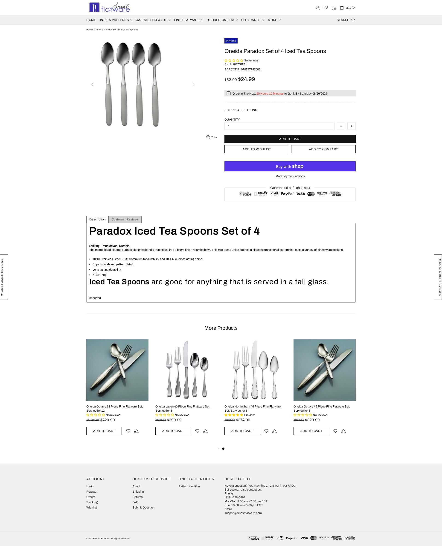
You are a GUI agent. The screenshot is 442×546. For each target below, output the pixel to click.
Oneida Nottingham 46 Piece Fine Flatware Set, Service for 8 (252, 408)
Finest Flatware (109, 7)
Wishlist (91, 507)
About (136, 486)
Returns (137, 497)
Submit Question (143, 507)
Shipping (138, 491)
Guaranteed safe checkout (290, 188)
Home (89, 29)
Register (91, 491)
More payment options (290, 176)
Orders (90, 497)
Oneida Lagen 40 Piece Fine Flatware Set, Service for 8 (182, 408)
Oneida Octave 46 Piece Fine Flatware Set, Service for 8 (322, 408)
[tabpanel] (255, 392)
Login (89, 486)
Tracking (92, 502)
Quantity (232, 119)
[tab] (97, 219)
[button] (234, 60)
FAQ (135, 502)
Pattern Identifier (189, 486)
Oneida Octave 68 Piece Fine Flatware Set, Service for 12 (114, 408)
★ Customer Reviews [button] (440, 277)
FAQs (291, 485)
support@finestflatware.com (243, 513)
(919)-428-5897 (234, 497)
